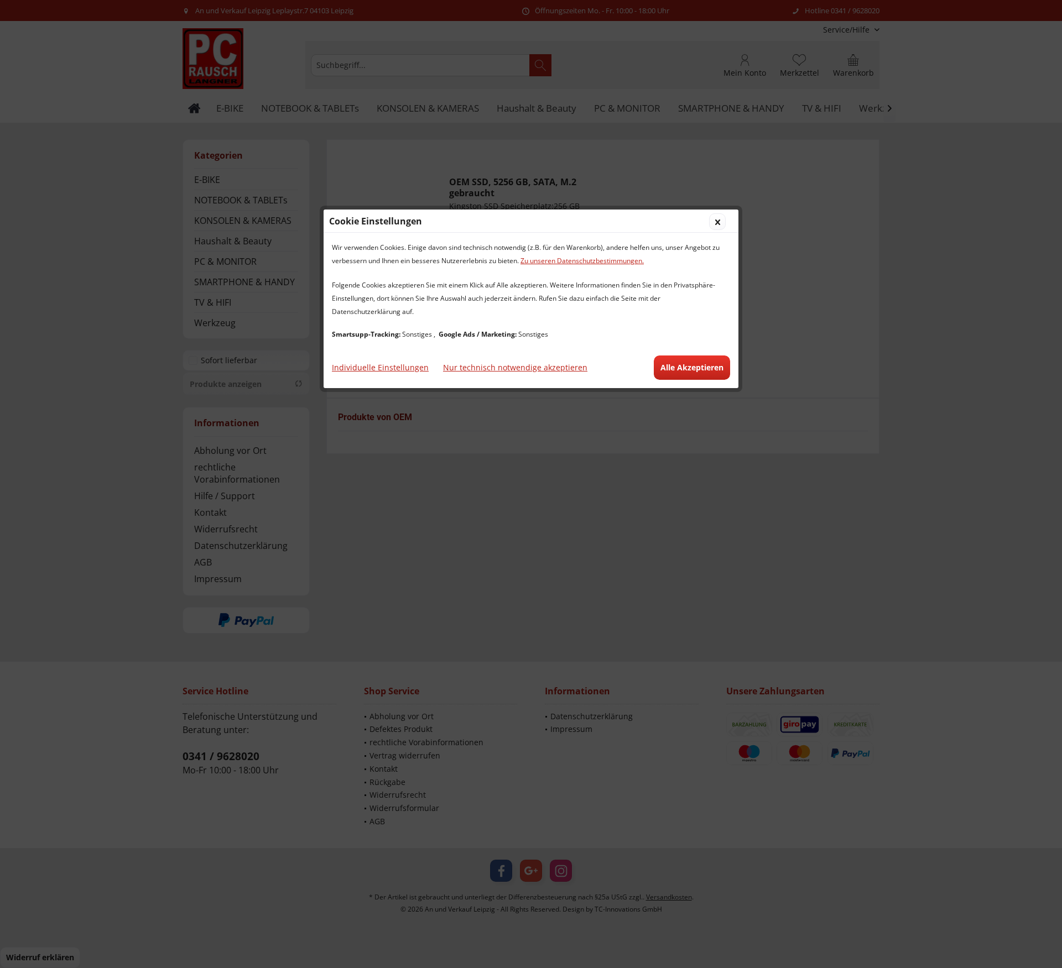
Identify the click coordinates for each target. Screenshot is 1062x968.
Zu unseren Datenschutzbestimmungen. (582, 260)
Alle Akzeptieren (691, 367)
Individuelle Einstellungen (380, 367)
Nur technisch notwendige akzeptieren (515, 367)
